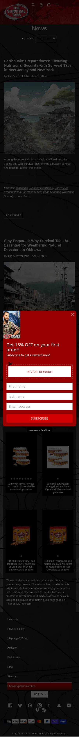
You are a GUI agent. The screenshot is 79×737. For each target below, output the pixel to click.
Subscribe (39, 418)
